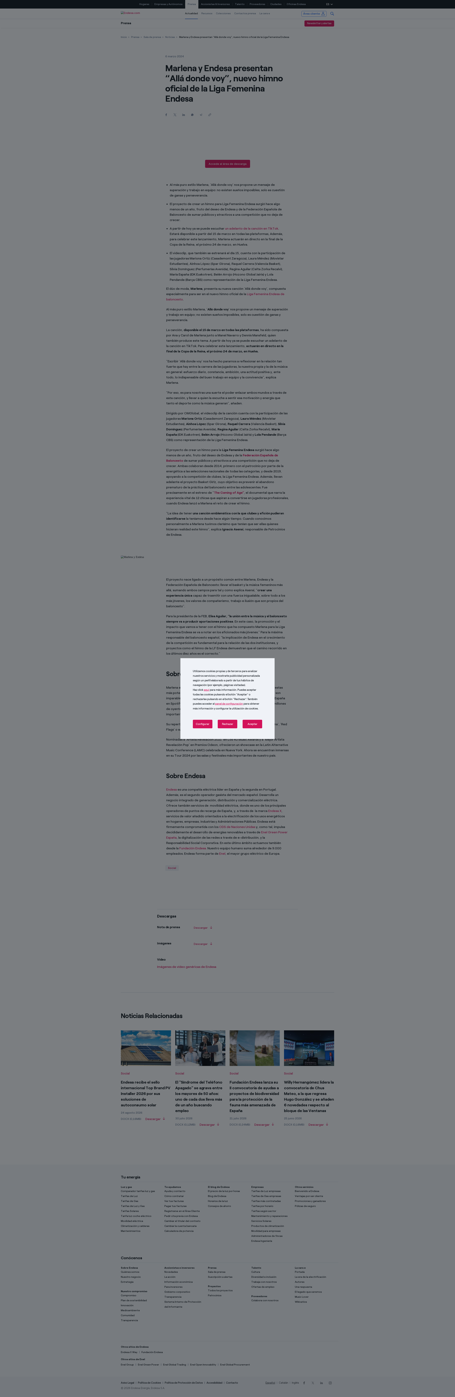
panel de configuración (229, 703)
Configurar (202, 724)
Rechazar (227, 724)
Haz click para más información (214, 689)
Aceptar (252, 724)
